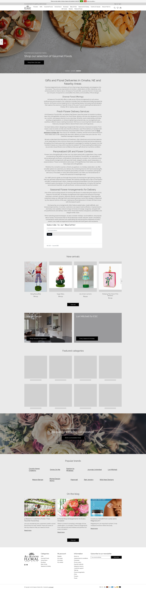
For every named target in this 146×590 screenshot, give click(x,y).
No (85, 1)
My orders (60, 558)
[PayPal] (117, 587)
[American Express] (112, 587)
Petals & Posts (78, 9)
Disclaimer (76, 560)
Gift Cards (64, 9)
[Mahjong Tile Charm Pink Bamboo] (110, 277)
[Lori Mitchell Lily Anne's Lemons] (85, 277)
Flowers (35, 6)
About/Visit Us (106, 6)
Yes (81, 1)
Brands (71, 9)
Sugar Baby (60, 294)
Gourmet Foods (45, 558)
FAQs (75, 574)
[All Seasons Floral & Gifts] (27, 8)
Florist (75, 578)
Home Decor (44, 560)
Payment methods (78, 564)
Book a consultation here (73, 438)
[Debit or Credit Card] (120, 587)
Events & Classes (95, 6)
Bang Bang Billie (35, 294)
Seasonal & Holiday (83, 6)
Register (59, 556)
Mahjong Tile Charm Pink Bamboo (110, 294)
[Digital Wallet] (101, 587)
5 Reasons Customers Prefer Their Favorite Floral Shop (37, 520)
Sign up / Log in (117, 3)
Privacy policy (77, 562)
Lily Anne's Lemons (85, 294)
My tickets (60, 560)
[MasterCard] (107, 587)
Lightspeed (51, 587)
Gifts (41, 6)
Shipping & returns (78, 566)
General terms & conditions (81, 558)
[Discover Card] (115, 587)
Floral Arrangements (79, 572)
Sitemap (76, 570)
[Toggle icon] (115, 7)
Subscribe (116, 557)
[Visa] (110, 587)
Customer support (78, 568)
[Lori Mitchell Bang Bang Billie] (35, 277)
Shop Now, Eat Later (34, 62)
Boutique (65, 6)
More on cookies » (91, 1)
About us (76, 556)
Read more (27, 530)
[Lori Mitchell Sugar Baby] (60, 277)
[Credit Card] (105, 587)
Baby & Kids (73, 6)
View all (73, 304)
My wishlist (60, 562)
